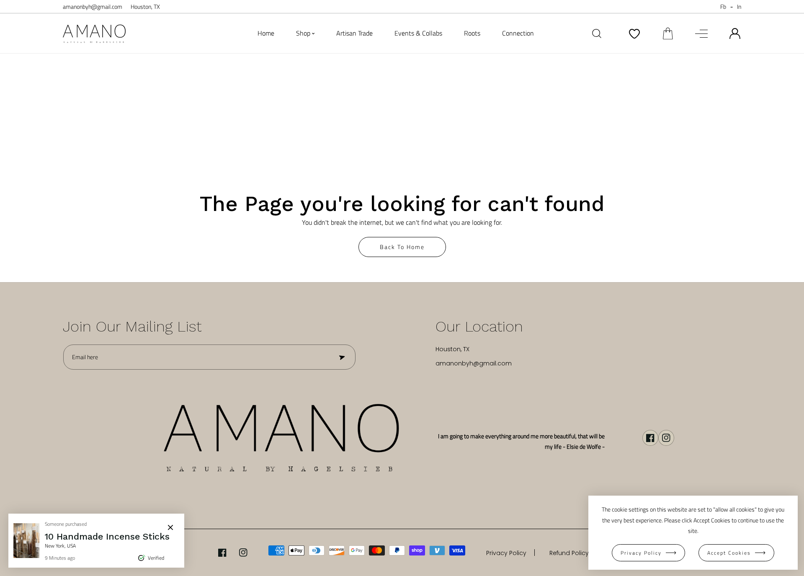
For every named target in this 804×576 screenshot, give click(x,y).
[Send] (341, 357)
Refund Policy (569, 553)
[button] (668, 33)
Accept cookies (729, 553)
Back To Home (402, 246)
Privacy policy (641, 553)
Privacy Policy (506, 553)
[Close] (170, 527)
